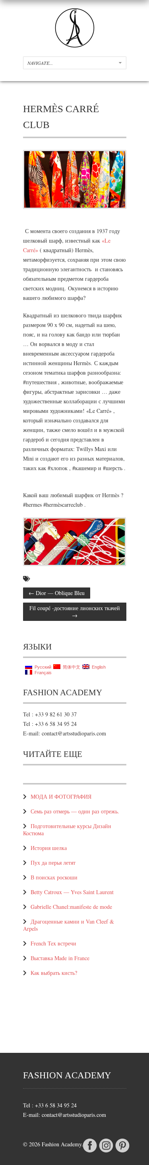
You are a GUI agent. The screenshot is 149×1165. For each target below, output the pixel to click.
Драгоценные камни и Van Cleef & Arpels (68, 925)
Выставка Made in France (60, 958)
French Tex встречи (53, 943)
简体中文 (70, 667)
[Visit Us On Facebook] (89, 1152)
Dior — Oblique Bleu (57, 593)
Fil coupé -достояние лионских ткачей (74, 611)
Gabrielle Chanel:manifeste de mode (71, 906)
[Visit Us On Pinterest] (122, 1152)
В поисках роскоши (54, 877)
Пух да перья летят (53, 862)
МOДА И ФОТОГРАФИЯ (61, 796)
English (97, 667)
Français (42, 672)
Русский (41, 667)
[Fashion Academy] (75, 45)
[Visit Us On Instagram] (106, 1152)
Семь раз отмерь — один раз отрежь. (76, 811)
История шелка (49, 848)
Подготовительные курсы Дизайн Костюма (67, 829)
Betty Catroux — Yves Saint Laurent (72, 892)
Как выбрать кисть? (54, 972)
